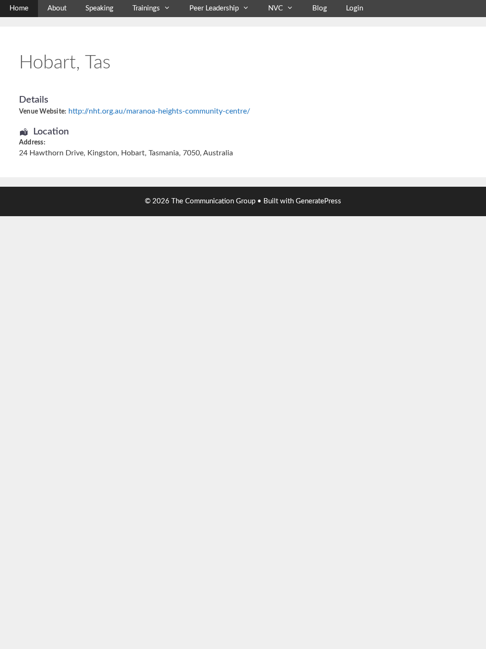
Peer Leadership (214, 8)
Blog (319, 8)
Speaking (99, 8)
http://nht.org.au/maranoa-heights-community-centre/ (159, 111)
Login (354, 8)
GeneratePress (318, 201)
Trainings (146, 8)
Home (18, 8)
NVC (275, 8)
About (56, 8)
